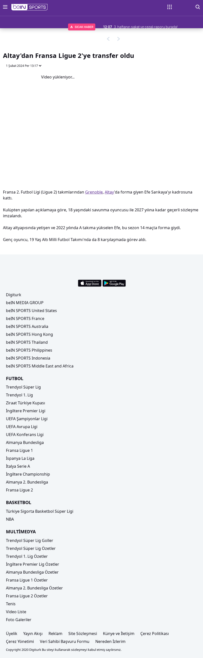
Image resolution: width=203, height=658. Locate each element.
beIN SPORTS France (25, 318)
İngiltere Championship (28, 474)
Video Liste (16, 611)
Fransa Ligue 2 (19, 490)
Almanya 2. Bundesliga (27, 482)
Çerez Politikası (154, 633)
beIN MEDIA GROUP (25, 302)
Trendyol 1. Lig (19, 395)
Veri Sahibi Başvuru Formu (64, 641)
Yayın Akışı (33, 633)
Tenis (11, 604)
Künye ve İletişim (118, 633)
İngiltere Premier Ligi (25, 411)
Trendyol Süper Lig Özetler (31, 548)
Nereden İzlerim (110, 641)
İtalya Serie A (18, 466)
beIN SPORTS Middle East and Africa (40, 366)
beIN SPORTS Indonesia (28, 358)
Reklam (55, 633)
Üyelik (11, 633)
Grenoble (94, 192)
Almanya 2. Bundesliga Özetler (34, 588)
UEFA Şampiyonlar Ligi (27, 418)
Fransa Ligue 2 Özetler (27, 596)
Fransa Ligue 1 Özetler (27, 580)
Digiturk (13, 294)
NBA (10, 519)
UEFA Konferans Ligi (25, 434)
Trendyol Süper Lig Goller (29, 540)
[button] (29, 7)
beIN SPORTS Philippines (29, 350)
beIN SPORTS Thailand (27, 342)
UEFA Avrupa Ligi (21, 426)
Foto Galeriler (18, 619)
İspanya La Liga (20, 458)
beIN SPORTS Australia (27, 326)
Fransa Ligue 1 (19, 450)
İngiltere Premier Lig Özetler (32, 564)
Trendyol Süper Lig (23, 387)
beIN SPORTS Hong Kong (29, 334)
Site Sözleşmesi (82, 633)
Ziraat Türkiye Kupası (25, 403)
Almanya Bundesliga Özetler (32, 572)
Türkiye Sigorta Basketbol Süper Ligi (39, 511)
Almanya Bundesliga (25, 442)
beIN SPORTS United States (31, 310)
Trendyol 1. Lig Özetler (27, 556)
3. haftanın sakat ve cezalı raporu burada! (146, 27)
